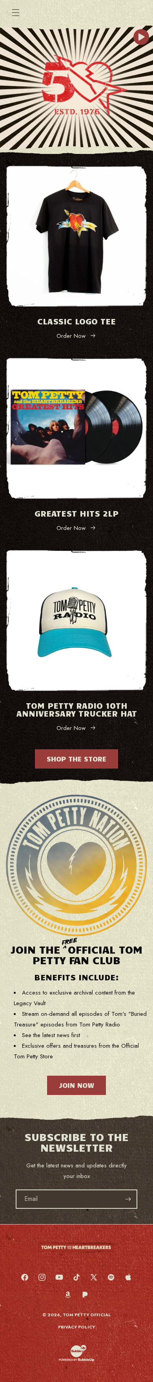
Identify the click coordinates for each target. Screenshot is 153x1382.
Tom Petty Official (87, 1315)
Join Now (76, 1085)
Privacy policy (76, 1327)
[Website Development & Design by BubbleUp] (76, 1360)
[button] (15, 12)
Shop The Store (76, 758)
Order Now (71, 336)
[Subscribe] (128, 1199)
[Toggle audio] (141, 37)
